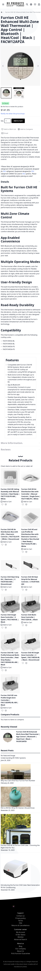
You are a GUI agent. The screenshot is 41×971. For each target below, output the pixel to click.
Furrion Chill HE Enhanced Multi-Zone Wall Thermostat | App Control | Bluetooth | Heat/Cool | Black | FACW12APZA (28, 736)
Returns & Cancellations (21, 925)
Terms (20, 921)
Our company (20, 949)
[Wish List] (35, 4)
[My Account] (31, 4)
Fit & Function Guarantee (20, 953)
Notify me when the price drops (13, 113)
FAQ (20, 923)
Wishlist (20, 937)
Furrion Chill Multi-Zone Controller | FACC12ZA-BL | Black (29, 617)
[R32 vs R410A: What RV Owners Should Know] (16, 796)
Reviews (6, 449)
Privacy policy (20, 918)
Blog (20, 946)
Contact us (21, 916)
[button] (2, 504)
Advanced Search (20, 939)
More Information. (12, 443)
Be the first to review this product (12, 106)
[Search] (27, 4)
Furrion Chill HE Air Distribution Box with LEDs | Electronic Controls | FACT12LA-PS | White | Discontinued (10, 534)
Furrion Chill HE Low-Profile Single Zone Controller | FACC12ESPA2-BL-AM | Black (9, 700)
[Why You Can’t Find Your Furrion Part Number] (16, 771)
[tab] (20, 182)
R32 (4, 171)
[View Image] (6, 92)
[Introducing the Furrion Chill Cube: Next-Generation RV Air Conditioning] (16, 869)
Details (5, 182)
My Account (20, 932)
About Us (20, 951)
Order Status (20, 935)
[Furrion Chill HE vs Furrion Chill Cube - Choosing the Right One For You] (16, 829)
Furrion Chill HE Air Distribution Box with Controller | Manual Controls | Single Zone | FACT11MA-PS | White (30, 494)
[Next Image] (38, 66)
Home (1, 12)
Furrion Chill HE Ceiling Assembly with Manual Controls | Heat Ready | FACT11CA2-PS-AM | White (10, 494)
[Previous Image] (3, 66)
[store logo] (15, 4)
